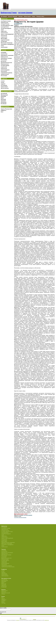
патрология (4, 68)
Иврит (2, 97)
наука (2, 29)
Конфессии (4, 78)
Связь (33, 16)
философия (4, 38)
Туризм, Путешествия (6, 109)
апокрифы (3, 52)
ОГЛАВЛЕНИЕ (18, 23)
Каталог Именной (12, 16)
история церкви (5, 65)
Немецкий (3, 96)
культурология (5, 26)
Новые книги (27, 16)
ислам (2, 82)
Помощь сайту (40, 16)
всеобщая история (6, 21)
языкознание (4, 47)
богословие (4, 59)
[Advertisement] (7, 137)
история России (5, 24)
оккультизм (4, 67)
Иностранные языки (6, 91)
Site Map (3, 603)
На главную (4, 16)
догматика (3, 61)
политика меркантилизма (20, 517)
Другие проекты (5, 106)
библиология (4, 56)
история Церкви (25, 13)
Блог (2, 111)
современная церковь (6, 72)
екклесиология (5, 64)
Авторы (21, 16)
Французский (4, 95)
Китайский (3, 103)
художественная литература (8, 542)
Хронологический (5, 592)
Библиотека (4, 18)
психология (4, 35)
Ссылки (3, 600)
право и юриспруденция (7, 34)
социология (4, 37)
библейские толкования (7, 55)
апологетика (4, 53)
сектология (4, 71)
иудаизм (3, 83)
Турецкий (3, 100)
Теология (3, 50)
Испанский (3, 102)
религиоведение (5, 69)
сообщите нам (47, 620)
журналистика (4, 22)
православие (4, 86)
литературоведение (6, 28)
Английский (4, 93)
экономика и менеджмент (7, 44)
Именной (3, 591)
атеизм (2, 81)
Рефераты (3, 110)
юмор (2, 45)
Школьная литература (6, 42)
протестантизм (5, 88)
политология (4, 32)
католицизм (4, 85)
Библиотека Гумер (9, 13)
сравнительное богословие (7, 566)
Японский (3, 99)
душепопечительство (6, 62)
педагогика (4, 31)
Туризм (3, 598)
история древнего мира (7, 25)
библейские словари (6, 58)
